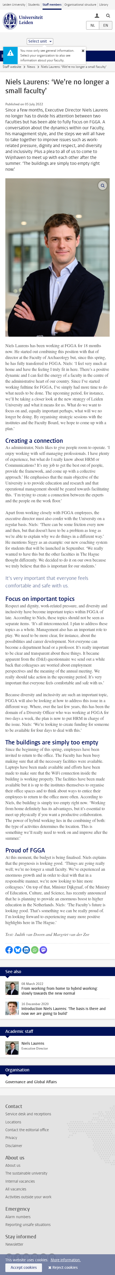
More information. (66, 1260)
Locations (13, 1122)
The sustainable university (26, 1173)
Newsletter (14, 1244)
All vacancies (15, 1189)
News (31, 67)
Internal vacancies (20, 1181)
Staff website (12, 67)
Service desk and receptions (28, 1114)
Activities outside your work (28, 1197)
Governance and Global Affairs (31, 1082)
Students (34, 5)
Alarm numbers (17, 1217)
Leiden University (14, 5)
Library (103, 5)
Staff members (52, 5)
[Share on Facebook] (9, 950)
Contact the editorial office (27, 1130)
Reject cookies (65, 1267)
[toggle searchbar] (108, 15)
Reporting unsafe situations (28, 1224)
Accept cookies (24, 1267)
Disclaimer (13, 1145)
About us (12, 1165)
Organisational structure (80, 5)
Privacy (11, 1137)
